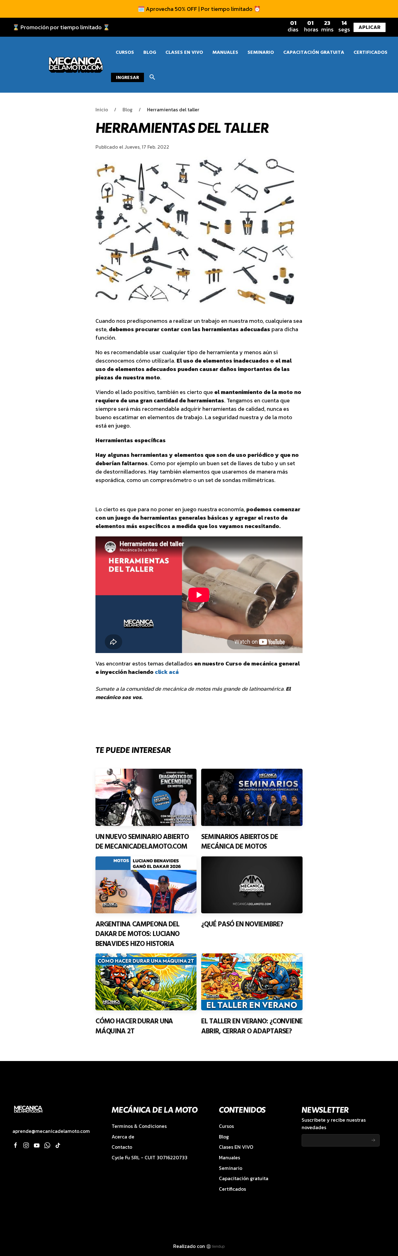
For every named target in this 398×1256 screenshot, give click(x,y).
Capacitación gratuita (243, 1178)
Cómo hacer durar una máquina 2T (134, 1026)
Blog (127, 109)
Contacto (122, 1147)
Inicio (101, 109)
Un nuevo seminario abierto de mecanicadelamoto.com (142, 841)
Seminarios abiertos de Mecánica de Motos (239, 841)
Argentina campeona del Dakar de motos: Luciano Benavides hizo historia (137, 934)
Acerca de (123, 1136)
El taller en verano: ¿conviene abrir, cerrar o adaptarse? (251, 1026)
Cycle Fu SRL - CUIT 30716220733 (149, 1157)
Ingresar (127, 77)
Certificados (232, 1189)
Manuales (229, 1157)
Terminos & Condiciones (139, 1126)
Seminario (230, 1168)
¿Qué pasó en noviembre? (242, 924)
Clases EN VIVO (236, 1147)
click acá (167, 672)
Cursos (226, 1126)
